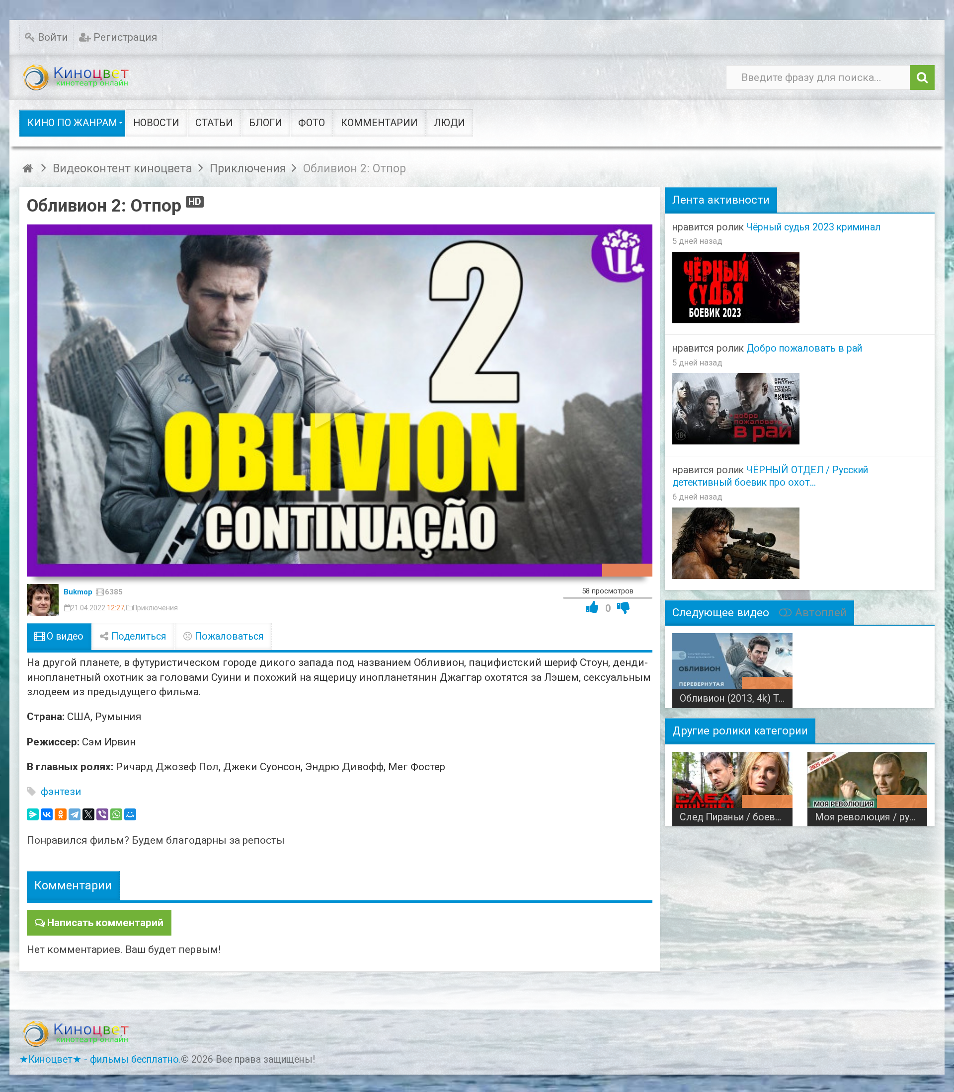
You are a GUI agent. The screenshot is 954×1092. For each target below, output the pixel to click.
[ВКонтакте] (47, 814)
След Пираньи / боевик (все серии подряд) (736, 817)
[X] (88, 814)
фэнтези (61, 792)
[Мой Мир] (130, 814)
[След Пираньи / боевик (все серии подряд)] (732, 785)
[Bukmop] (43, 600)
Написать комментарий (105, 923)
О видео (63, 636)
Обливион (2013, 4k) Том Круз (736, 698)
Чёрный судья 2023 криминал (813, 227)
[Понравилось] (592, 607)
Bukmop (78, 591)
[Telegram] (74, 814)
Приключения (155, 608)
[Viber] (102, 814)
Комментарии (73, 885)
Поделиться (137, 636)
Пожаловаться (228, 636)
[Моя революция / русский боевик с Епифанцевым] (867, 785)
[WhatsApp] (116, 814)
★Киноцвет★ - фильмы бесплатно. (100, 1059)
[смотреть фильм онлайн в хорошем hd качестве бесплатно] (76, 78)
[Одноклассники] (61, 814)
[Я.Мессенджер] (33, 814)
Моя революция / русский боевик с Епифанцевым (871, 817)
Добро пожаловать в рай (804, 348)
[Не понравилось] (624, 607)
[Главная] (29, 168)
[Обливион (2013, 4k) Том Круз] (732, 667)
